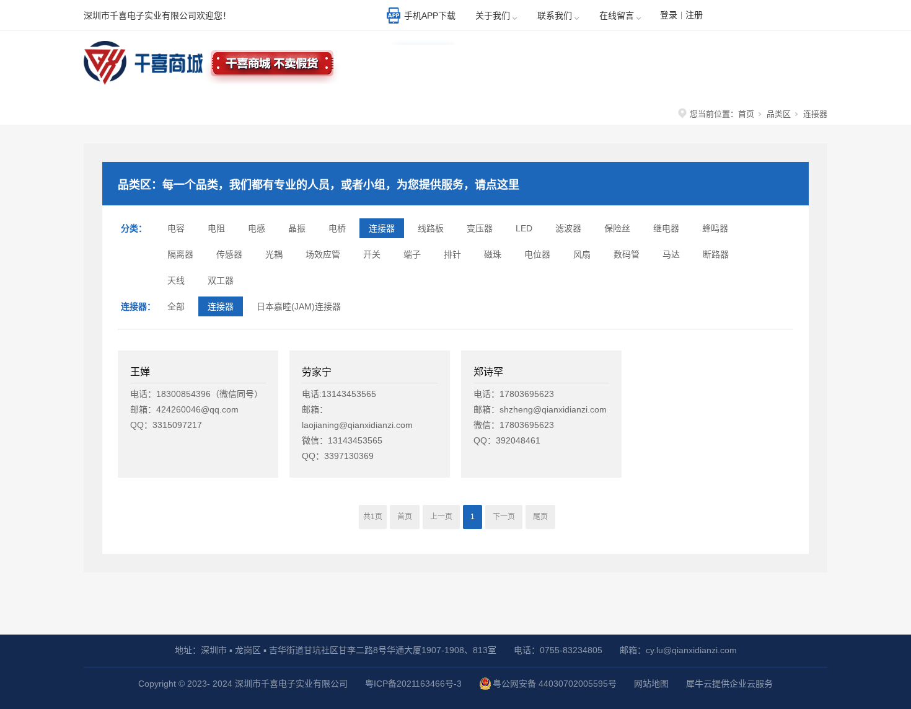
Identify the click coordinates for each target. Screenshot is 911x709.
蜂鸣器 (715, 228)
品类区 (779, 113)
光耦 (274, 254)
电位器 (537, 254)
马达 (671, 254)
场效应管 (323, 254)
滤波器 (568, 228)
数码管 (627, 254)
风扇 (582, 254)
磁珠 (492, 254)
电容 (176, 228)
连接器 (382, 228)
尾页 (540, 516)
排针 (452, 254)
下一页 (504, 516)
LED (524, 228)
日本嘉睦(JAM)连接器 (299, 306)
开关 (372, 254)
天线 (176, 280)
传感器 (229, 254)
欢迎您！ (781, 17)
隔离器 (180, 254)
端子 (412, 254)
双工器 (221, 280)
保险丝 (617, 228)
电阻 (216, 228)
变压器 (480, 228)
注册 (694, 15)
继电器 (666, 228)
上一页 (441, 516)
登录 (668, 15)
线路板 (431, 228)
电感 (256, 228)
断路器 (716, 254)
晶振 (297, 228)
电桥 (337, 228)
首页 (746, 113)
